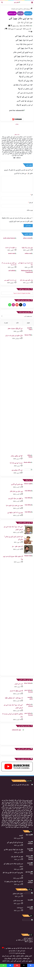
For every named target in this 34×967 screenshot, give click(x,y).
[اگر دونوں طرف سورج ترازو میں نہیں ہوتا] (28, 614)
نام (31, 195)
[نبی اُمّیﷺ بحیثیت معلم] (28, 330)
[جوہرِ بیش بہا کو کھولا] (25, 241)
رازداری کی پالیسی (17, 958)
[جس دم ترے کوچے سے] (8, 274)
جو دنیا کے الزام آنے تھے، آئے (15, 842)
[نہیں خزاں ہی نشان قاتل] (28, 493)
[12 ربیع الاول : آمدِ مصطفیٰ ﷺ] (28, 700)
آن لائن (28, 938)
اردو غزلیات (14, 9)
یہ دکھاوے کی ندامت (10, 248)
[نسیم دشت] (28, 909)
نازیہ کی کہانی (19, 684)
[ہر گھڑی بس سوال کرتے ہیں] (28, 500)
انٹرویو (21, 835)
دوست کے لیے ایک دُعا (16, 463)
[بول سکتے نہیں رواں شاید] (25, 274)
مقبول (28, 323)
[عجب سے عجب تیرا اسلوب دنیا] (28, 507)
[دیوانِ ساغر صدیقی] (28, 895)
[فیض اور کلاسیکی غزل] (28, 858)
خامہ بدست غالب (18, 900)
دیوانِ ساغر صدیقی (18, 893)
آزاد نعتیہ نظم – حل (17, 546)
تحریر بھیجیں (28, 956)
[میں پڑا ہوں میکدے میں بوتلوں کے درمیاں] (28, 865)
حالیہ (17, 323)
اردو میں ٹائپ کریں (16, 961)
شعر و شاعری (22, 9)
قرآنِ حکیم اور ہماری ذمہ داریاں (13, 335)
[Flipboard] (17, 119)
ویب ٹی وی (5, 956)
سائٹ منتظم (16, 26)
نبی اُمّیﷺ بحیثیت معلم (15, 328)
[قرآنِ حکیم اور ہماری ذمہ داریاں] (28, 393)
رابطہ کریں (12, 956)
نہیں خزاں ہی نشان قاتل (16, 491)
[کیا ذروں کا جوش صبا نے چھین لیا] (28, 883)
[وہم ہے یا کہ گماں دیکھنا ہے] (28, 514)
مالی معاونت (26, 958)
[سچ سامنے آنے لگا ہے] (28, 486)
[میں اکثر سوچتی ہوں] (28, 472)
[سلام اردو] (17, 2)
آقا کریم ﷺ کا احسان (16, 691)
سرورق (28, 9)
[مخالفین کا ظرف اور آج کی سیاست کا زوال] (28, 715)
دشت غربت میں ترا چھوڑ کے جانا (25, 264)
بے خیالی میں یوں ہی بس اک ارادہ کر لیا (9, 264)
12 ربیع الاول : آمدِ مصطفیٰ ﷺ (14, 698)
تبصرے (6, 323)
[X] (16, 158)
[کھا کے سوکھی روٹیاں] (28, 457)
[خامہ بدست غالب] (28, 902)
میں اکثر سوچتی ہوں (17, 470)
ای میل (30, 202)
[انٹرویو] (28, 837)
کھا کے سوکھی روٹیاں (16, 456)
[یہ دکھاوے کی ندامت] (8, 241)
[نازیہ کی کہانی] (28, 685)
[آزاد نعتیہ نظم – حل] (28, 549)
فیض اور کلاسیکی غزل (17, 856)
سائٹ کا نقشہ (6, 961)
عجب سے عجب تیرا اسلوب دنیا (14, 505)
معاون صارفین (20, 956)
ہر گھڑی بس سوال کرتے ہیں (15, 498)
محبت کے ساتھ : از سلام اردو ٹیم (17, 951)
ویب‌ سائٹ (30, 210)
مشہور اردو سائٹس (27, 961)
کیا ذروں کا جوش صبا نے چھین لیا (13, 881)
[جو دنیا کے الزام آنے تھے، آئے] (28, 844)
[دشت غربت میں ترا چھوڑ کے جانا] (25, 257)
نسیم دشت (20, 908)
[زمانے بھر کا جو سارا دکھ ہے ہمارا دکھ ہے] (28, 874)
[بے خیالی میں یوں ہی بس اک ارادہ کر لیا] (8, 257)
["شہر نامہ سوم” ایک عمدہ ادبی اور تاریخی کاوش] (28, 529)
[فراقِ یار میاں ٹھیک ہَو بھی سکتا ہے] (28, 851)
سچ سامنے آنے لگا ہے (17, 484)
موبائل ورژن (7, 958)
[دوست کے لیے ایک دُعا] (28, 465)
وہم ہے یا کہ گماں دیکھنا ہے (15, 512)
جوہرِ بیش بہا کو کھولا (27, 248)
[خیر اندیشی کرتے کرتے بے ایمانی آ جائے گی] (28, 539)
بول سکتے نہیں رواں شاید (26, 280)
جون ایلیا (20, 13)
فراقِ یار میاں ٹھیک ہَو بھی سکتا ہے (13, 849)
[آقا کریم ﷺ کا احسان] (28, 692)
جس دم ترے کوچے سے (10, 280)
